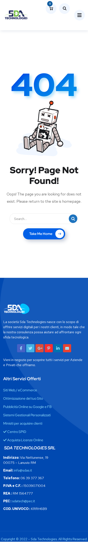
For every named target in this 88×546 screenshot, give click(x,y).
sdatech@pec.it (23, 501)
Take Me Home (40, 234)
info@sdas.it (23, 470)
